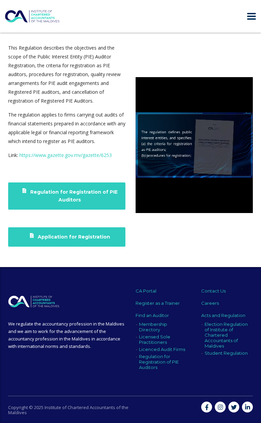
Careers (210, 303)
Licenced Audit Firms (162, 349)
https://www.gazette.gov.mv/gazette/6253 (65, 155)
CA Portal (146, 291)
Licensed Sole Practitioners (154, 339)
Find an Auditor (152, 315)
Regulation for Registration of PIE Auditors (73, 196)
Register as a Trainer (158, 303)
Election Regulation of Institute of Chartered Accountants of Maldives (226, 335)
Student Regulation (226, 353)
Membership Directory (153, 326)
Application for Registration (73, 237)
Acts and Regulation (223, 315)
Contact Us (213, 291)
